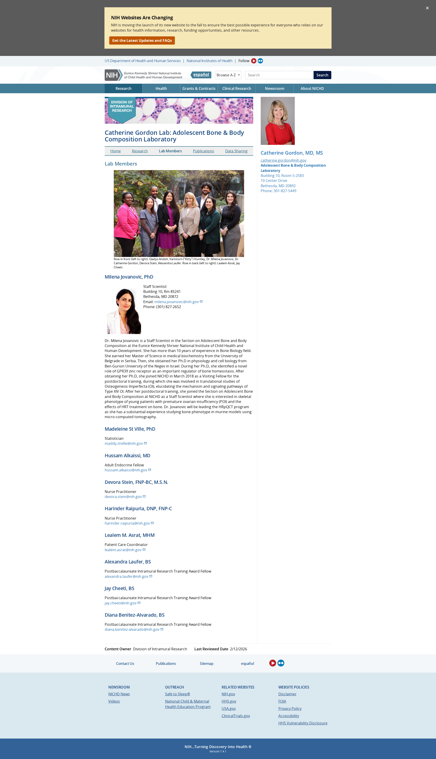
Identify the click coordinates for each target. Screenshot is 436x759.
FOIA (282, 701)
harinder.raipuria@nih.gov (127, 523)
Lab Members (170, 150)
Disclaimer (287, 693)
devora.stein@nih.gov (123, 496)
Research (140, 150)
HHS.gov (229, 701)
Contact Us (125, 663)
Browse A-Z (226, 75)
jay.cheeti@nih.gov (120, 603)
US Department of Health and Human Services (143, 60)
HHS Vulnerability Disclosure (302, 723)
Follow (243, 60)
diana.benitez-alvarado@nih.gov (132, 629)
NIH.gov (228, 693)
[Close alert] (427, 8)
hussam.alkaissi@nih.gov (126, 469)
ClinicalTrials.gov (236, 715)
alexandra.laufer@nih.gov (126, 576)
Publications (203, 150)
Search (322, 75)
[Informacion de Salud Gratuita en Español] (200, 75)
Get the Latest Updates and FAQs (142, 40)
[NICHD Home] (144, 75)
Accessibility (288, 715)
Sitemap (206, 663)
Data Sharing (236, 150)
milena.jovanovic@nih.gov (176, 301)
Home (115, 150)
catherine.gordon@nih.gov (283, 160)
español (247, 663)
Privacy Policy (290, 708)
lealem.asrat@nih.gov (123, 549)
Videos (114, 701)
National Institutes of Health (209, 60)
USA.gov (229, 708)
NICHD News (119, 693)
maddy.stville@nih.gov (124, 443)
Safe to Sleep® (177, 693)
